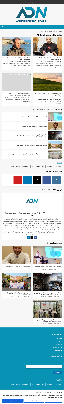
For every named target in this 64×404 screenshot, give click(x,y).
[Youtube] (18, 180)
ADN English (56, 61)
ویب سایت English (57, 347)
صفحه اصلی (58, 338)
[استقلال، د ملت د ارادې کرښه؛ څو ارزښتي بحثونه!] (55, 128)
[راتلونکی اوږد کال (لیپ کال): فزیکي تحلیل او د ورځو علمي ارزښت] (47, 46)
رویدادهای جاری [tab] (38, 109)
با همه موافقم (12, 400)
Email (60, 363)
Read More (58, 69)
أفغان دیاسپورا (57, 166)
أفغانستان (49, 166)
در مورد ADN (58, 341)
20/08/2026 (49, 269)
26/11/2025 (19, 61)
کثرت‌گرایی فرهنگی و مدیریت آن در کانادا (19, 93)
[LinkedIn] (28, 237)
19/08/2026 (19, 268)
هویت (12, 166)
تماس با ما (59, 344)
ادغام (43, 166)
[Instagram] (56, 180)
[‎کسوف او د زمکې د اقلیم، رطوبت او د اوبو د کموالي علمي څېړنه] (16, 46)
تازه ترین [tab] (57, 109)
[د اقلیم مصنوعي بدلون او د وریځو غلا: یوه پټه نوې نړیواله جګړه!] (47, 82)
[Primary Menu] (60, 27)
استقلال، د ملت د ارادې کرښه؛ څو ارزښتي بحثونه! (34, 126)
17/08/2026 (49, 296)
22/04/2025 (49, 96)
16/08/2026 (49, 323)
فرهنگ (18, 166)
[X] (37, 180)
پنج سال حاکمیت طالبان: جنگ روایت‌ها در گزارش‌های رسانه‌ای (32, 116)
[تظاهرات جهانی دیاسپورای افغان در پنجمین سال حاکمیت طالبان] (55, 147)
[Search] (3, 26)
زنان (33, 166)
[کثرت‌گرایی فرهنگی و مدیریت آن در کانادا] (16, 82)
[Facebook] (46, 180)
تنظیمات (53, 400)
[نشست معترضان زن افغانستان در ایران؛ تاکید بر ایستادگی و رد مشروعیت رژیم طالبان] (55, 157)
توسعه (38, 166)
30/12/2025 (49, 61)
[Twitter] (31, 237)
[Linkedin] (27, 180)
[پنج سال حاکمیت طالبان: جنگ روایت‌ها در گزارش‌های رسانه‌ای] (55, 119)
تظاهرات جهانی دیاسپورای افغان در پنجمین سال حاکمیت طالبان (31, 145)
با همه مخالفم (34, 400)
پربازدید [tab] (49, 109)
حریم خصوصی (58, 350)
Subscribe (58, 372)
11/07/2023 (19, 95)
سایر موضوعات (26, 166)
